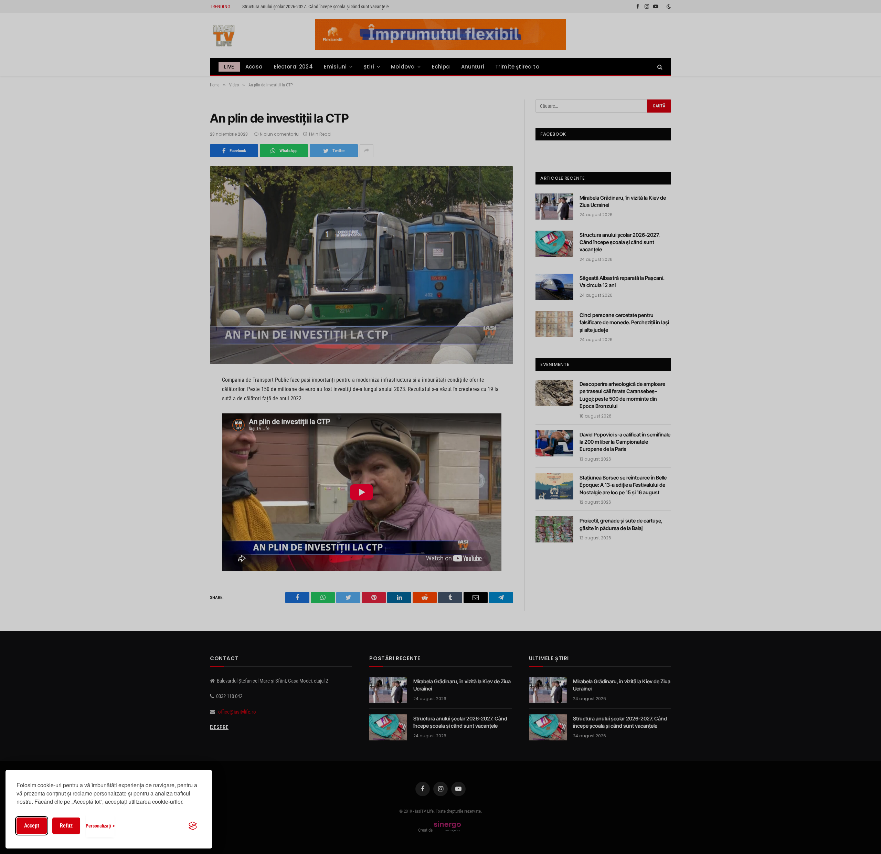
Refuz (66, 825)
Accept (31, 825)
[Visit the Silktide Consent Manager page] (192, 826)
